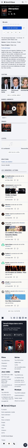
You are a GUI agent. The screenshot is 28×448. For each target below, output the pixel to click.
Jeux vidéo (5, 372)
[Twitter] (11, 318)
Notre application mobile (8, 412)
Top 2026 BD (5, 392)
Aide (2, 417)
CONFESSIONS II (19, 395)
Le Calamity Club (19, 377)
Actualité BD (4, 401)
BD (2, 390)
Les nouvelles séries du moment (20, 368)
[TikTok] (20, 318)
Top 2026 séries (19, 360)
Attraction (17, 6)
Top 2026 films (5, 360)
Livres (17, 372)
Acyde (7, 262)
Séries (17, 357)
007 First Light (5, 377)
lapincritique (8, 244)
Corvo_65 (8, 222)
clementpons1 (9, 185)
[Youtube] (26, 318)
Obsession (4, 363)
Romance (13, 42)
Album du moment (20, 401)
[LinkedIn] (23, 318)
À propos (4, 409)
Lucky (16, 365)
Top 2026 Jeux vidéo (7, 374)
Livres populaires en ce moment (20, 385)
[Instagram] (17, 318)
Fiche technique (5, 48)
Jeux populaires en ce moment (6, 385)
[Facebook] (14, 318)
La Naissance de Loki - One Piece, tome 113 (7, 398)
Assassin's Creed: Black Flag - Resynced (6, 381)
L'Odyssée (4, 366)
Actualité (3, 368)
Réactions (5, 159)
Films (9, 6)
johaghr (7, 282)
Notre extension (5, 414)
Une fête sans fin (6, 395)
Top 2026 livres (19, 375)
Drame (12, 6)
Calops (7, 213)
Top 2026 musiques (20, 393)
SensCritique (4, 6)
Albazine (7, 204)
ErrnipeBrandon (9, 176)
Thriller (19, 42)
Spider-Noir (18, 362)
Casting (4, 74)
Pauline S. (8, 253)
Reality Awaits (18, 398)
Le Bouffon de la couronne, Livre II (19, 381)
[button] (26, 2)
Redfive (7, 291)
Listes (3, 138)
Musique (18, 390)
